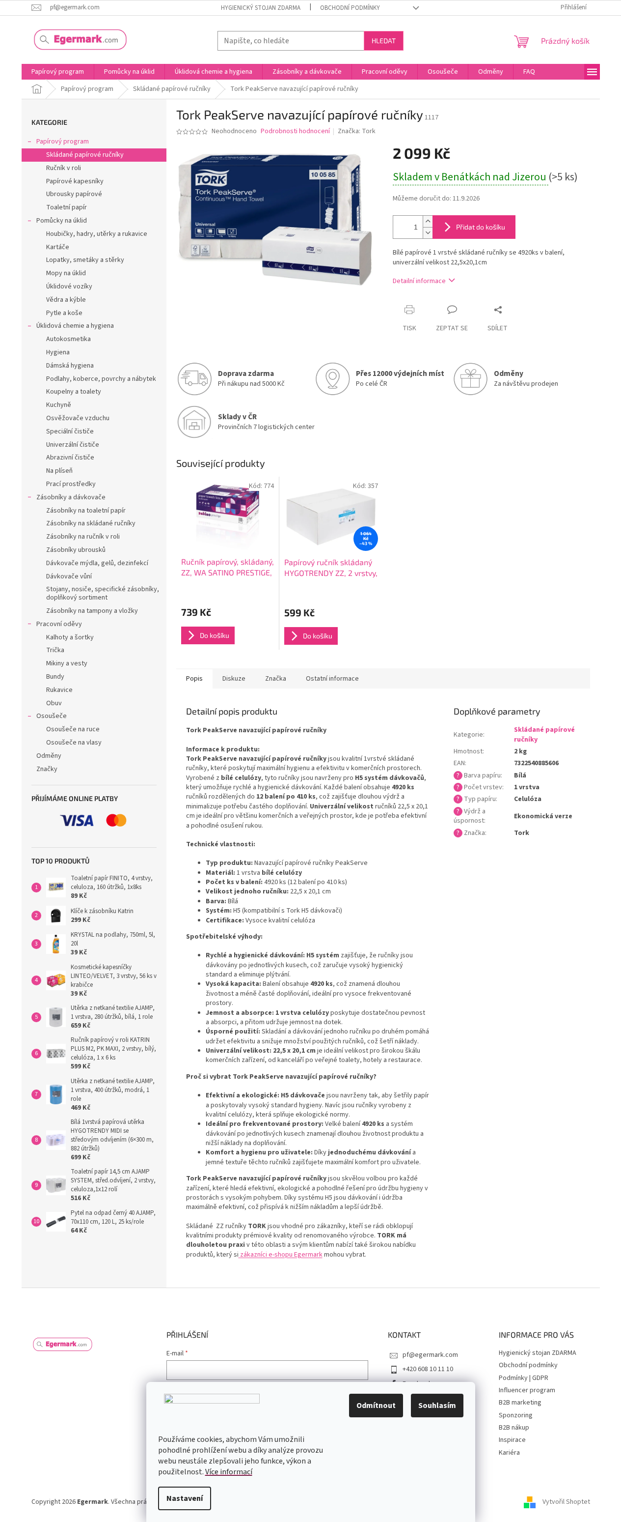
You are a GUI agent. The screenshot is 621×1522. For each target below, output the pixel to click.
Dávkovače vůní (69, 576)
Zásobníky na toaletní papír (86, 511)
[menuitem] (58, 72)
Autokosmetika (68, 339)
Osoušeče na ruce (73, 729)
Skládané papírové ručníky (85, 155)
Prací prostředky (71, 484)
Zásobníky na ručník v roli (83, 537)
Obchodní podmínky (350, 7)
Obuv (54, 703)
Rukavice (59, 690)
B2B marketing (520, 1402)
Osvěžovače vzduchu (77, 418)
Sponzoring (516, 1415)
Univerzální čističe (72, 445)
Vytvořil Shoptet (566, 1502)
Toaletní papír (66, 207)
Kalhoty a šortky (70, 637)
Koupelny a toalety (73, 392)
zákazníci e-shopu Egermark (281, 1255)
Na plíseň (59, 471)
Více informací (228, 1471)
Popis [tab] (194, 679)
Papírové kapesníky (75, 181)
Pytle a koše (64, 313)
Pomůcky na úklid (61, 221)
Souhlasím (437, 1405)
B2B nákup (514, 1428)
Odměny (48, 756)
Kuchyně (58, 405)
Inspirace (512, 1440)
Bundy (55, 677)
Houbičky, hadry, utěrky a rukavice (96, 234)
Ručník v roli (63, 168)
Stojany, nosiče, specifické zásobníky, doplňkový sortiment (102, 593)
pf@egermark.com (430, 1355)
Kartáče (57, 247)
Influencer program (527, 1390)
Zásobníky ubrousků (76, 550)
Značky (46, 769)
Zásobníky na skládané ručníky (90, 523)
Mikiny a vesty (66, 663)
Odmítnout (376, 1405)
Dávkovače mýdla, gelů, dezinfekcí (97, 563)
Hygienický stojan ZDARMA (260, 7)
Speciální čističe (70, 431)
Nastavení (184, 1498)
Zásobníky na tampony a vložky (92, 611)
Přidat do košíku (480, 227)
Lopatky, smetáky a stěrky (85, 260)
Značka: (357, 131)
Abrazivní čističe (70, 457)
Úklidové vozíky (69, 286)
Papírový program (62, 141)
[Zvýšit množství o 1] (427, 221)
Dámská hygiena (70, 366)
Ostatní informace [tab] (332, 679)
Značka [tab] (275, 679)
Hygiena (58, 352)
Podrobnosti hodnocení (295, 131)
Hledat (384, 40)
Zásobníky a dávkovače (71, 497)
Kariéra (509, 1453)
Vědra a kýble (66, 300)
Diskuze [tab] (233, 679)
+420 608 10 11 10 (428, 1369)
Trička (55, 650)
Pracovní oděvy (59, 624)
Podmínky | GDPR (523, 1378)
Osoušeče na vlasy (74, 742)
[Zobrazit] (239, 1255)
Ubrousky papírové (74, 194)
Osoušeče (51, 716)
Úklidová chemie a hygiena (75, 326)
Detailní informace (419, 281)
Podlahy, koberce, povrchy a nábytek (101, 379)
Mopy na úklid (66, 273)
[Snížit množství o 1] (427, 232)
